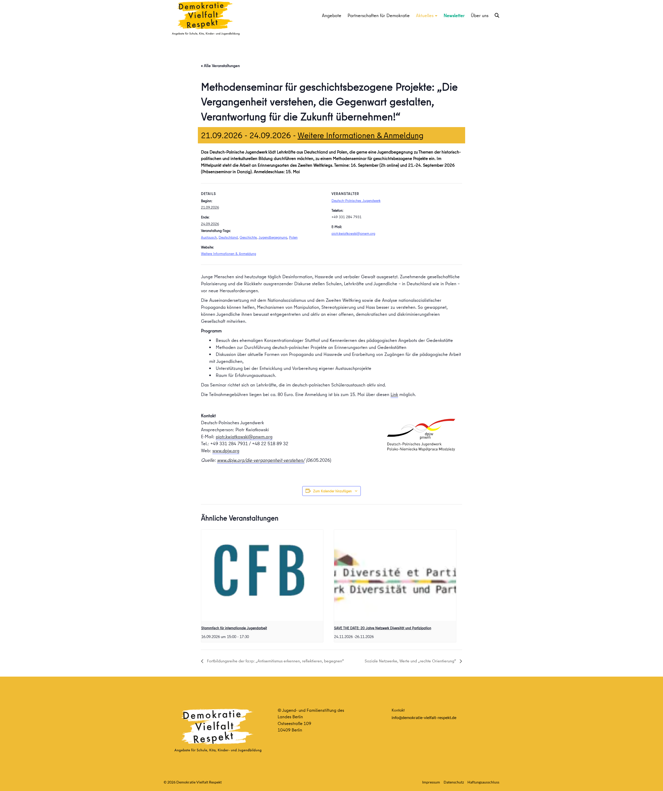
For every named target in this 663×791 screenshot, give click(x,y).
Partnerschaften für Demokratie (379, 15)
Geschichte (248, 237)
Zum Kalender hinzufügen (332, 491)
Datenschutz (454, 782)
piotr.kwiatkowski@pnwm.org (353, 233)
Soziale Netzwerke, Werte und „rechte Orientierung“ (411, 661)
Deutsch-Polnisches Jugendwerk (356, 200)
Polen (293, 237)
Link (394, 394)
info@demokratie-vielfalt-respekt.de (424, 717)
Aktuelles (425, 15)
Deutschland (228, 237)
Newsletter (454, 15)
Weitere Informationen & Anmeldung (360, 135)
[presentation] (262, 575)
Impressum (431, 782)
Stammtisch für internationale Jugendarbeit (234, 628)
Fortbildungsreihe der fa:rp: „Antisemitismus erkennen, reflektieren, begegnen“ (275, 661)
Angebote (331, 15)
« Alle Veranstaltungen (220, 65)
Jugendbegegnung (272, 237)
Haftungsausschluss (483, 782)
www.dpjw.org (225, 450)
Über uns (479, 15)
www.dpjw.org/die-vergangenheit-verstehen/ (261, 460)
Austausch (209, 237)
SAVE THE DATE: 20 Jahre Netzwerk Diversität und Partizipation (382, 628)
